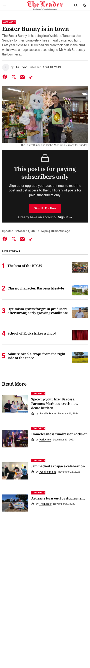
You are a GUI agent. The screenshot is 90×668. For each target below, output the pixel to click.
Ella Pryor (20, 67)
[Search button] (75, 5)
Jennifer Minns (47, 413)
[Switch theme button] (84, 5)
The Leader (45, 503)
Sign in (63, 217)
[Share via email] (22, 76)
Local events (9, 22)
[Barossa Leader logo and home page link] (45, 5)
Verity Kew (45, 439)
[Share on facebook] (5, 76)
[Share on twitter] (13, 76)
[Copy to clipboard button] (30, 76)
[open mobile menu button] (4, 5)
